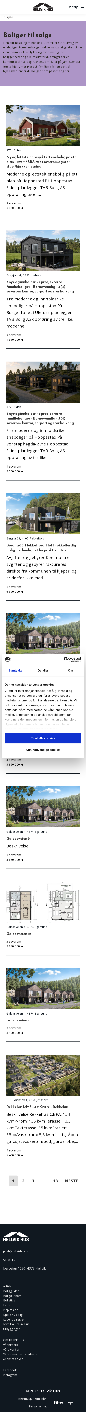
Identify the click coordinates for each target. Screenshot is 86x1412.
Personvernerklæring (43, 1406)
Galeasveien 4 (18, 1020)
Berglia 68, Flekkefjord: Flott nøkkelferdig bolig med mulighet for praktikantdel (41, 547)
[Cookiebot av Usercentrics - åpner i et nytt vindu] (63, 659)
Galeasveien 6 (18, 838)
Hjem (10, 17)
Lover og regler (13, 1319)
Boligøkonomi (12, 1296)
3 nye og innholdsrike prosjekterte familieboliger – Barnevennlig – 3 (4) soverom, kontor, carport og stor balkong (40, 286)
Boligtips (9, 1300)
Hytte (7, 1305)
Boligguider (11, 1291)
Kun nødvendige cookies (43, 750)
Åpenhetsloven (13, 1359)
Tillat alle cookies (43, 738)
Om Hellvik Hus (13, 1340)
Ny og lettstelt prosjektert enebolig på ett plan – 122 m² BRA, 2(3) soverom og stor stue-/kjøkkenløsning (41, 161)
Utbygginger (11, 1329)
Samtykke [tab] (15, 670)
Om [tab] (70, 670)
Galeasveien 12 (18, 933)
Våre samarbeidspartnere (20, 1354)
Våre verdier (11, 1349)
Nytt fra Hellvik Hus (16, 1324)
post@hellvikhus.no (16, 1251)
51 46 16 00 (11, 1260)
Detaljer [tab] (43, 670)
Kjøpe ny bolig (13, 1315)
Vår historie (11, 1345)
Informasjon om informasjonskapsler (43, 1398)
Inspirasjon (10, 1310)
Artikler (8, 1286)
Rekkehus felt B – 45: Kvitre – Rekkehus (37, 1106)
